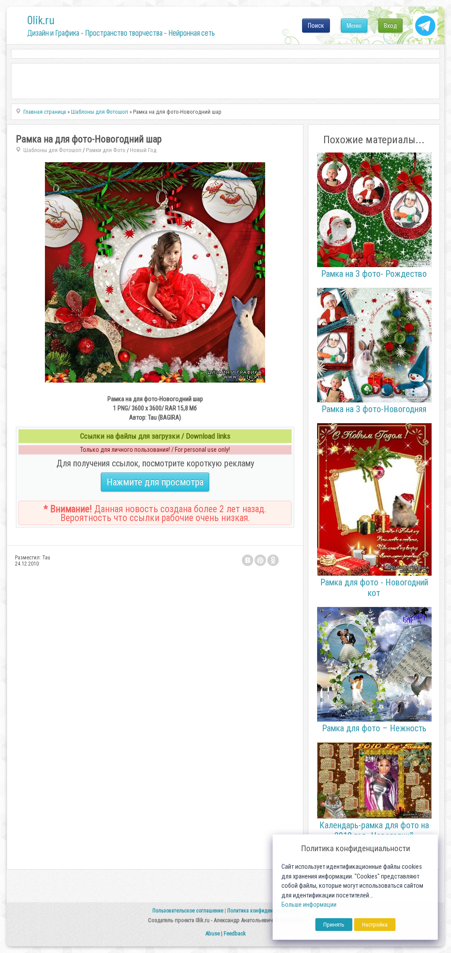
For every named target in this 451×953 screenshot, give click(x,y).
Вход (390, 25)
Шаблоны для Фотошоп (52, 150)
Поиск (316, 25)
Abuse (212, 933)
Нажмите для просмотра (155, 482)
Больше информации (308, 904)
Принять (333, 924)
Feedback (235, 933)
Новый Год (143, 150)
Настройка (375, 924)
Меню (354, 25)
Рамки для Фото (106, 150)
